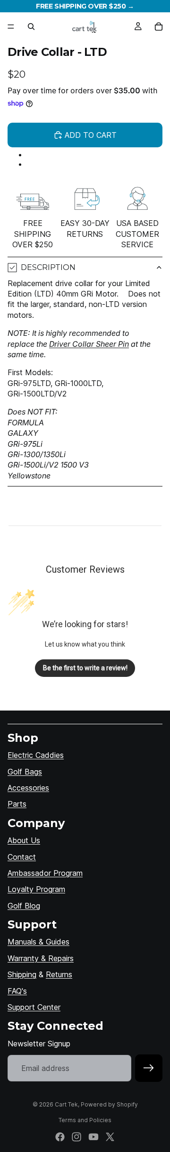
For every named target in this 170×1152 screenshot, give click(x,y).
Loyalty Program (36, 889)
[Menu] (11, 26)
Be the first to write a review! (85, 668)
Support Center (34, 1007)
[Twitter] (110, 1137)
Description (48, 267)
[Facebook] (60, 1137)
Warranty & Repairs (41, 958)
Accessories (28, 787)
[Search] (31, 26)
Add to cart (91, 135)
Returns (59, 974)
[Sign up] (148, 1068)
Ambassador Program (45, 873)
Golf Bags (25, 771)
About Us (24, 840)
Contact (22, 857)
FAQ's (17, 991)
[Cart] (158, 26)
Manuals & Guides (38, 941)
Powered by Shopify (109, 1104)
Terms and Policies (85, 1120)
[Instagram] (76, 1137)
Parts (17, 804)
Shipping (22, 974)
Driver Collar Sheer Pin (89, 344)
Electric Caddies (36, 755)
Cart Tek (66, 1104)
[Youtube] (93, 1137)
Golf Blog (24, 905)
